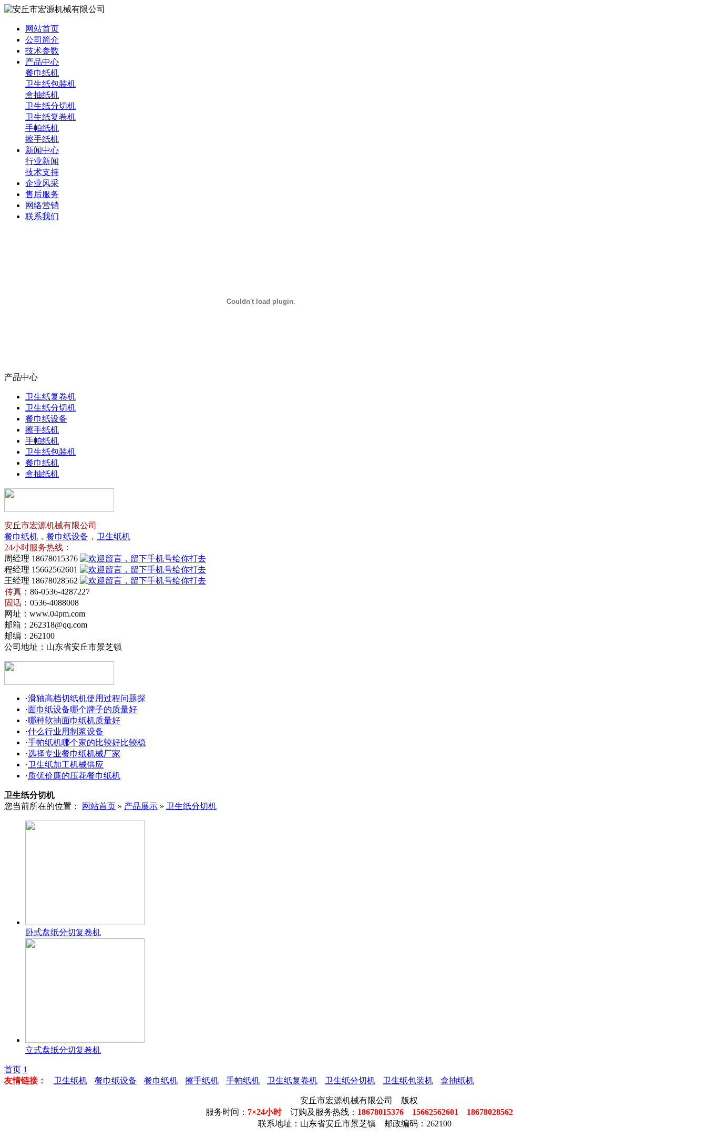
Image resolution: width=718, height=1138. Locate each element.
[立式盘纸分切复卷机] (85, 1040)
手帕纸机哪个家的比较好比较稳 (87, 742)
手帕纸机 (42, 128)
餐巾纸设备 (46, 418)
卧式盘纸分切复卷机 (63, 932)
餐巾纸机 (42, 72)
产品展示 (141, 806)
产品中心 (42, 61)
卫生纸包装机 (50, 83)
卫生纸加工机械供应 (66, 764)
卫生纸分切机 (50, 105)
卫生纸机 (113, 536)
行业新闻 (42, 161)
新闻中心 (42, 150)
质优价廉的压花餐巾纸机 (74, 775)
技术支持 (42, 172)
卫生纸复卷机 (50, 116)
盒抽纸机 (42, 94)
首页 (12, 1069)
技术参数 (42, 50)
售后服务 (42, 194)
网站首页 (42, 28)
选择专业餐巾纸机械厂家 (74, 753)
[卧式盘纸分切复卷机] (85, 922)
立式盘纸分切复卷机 (63, 1049)
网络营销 (42, 205)
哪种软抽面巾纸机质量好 (74, 720)
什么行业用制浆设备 (66, 731)
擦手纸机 (42, 139)
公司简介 (42, 39)
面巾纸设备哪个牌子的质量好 (82, 709)
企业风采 (42, 183)
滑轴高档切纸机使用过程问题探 (87, 698)
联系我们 (42, 216)
